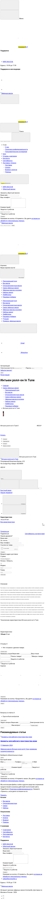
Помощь (8, 172)
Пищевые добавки (9, 316)
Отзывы (5, 443)
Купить (2, 435)
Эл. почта (3, 540)
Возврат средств (11, 170)
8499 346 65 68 (8, 62)
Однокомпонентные (10, 803)
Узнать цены (3, 574)
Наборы (5, 808)
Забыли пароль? (6, 370)
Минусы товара (37, 656)
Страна (3, 556)
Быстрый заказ (5, 490)
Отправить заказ (4, 776)
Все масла (6, 303)
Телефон (18, 762)
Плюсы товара (16, 656)
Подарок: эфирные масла (12, 321)
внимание (33, 749)
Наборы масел (8, 312)
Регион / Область (6, 561)
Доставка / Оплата (9, 163)
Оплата (7, 167)
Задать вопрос (3, 720)
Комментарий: (5, 207)
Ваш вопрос (16, 725)
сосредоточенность (7, 751)
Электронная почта (7, 368)
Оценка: (3, 666)
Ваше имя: (4, 195)
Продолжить (3, 696)
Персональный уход (10, 301)
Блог (4, 154)
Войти (2, 372)
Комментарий (17, 767)
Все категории (21, 277)
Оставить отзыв (4, 651)
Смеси (5, 806)
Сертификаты (8, 161)
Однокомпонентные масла (12, 305)
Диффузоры (7, 314)
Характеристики (6, 441)
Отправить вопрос (34, 725)
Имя (1, 762)
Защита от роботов (7, 209)
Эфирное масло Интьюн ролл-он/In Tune (14, 749)
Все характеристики (7, 522)
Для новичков (8, 834)
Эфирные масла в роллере (12, 310)
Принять (3, 795)
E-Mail (35, 762)
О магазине (7, 830)
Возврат (6, 820)
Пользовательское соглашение (16, 151)
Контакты (6, 158)
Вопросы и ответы (6, 445)
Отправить (3, 216)
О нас (7, 147)
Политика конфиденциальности (16, 149)
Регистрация (4, 375)
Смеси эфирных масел (11, 307)
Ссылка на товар (6, 545)
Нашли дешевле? (6, 492)
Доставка (8, 165)
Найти (13, 225)
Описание (5, 439)
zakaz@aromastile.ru (10, 879)
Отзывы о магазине (10, 156)
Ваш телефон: (5, 197)
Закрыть (2, 703)
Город (2, 570)
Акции (6, 319)
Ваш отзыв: (35, 653)
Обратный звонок (9, 189)
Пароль (28, 368)
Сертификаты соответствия (35, 534)
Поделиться (4, 531)
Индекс (3, 565)
